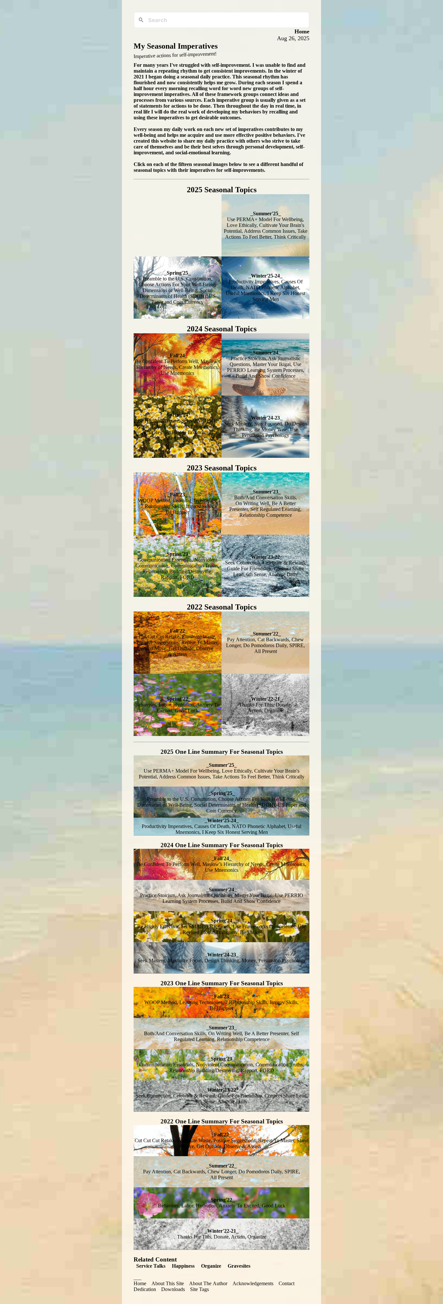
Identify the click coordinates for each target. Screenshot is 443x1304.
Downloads (173, 1289)
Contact (286, 1283)
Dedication (145, 1289)
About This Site (167, 1283)
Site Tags (199, 1289)
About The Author (208, 1283)
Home (140, 1283)
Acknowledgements (253, 1283)
